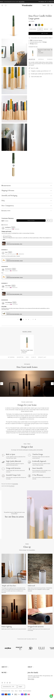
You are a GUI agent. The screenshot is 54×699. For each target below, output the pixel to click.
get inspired (11, 357)
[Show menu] (2, 5)
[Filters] (47, 220)
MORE (4, 673)
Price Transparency (8, 206)
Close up (33, 357)
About (16, 691)
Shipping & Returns (8, 191)
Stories (20, 691)
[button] (4, 243)
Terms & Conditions (27, 691)
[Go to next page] (36, 319)
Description (20, 357)
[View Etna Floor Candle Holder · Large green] (13, 137)
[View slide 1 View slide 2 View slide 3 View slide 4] (27, 384)
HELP (30, 667)
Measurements (6, 186)
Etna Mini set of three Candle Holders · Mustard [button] (15, 260)
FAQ (3, 201)
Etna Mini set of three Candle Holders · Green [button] (14, 314)
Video (27, 357)
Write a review (31, 220)
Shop (12, 691)
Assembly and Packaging (9, 196)
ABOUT (5, 667)
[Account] (48, 5)
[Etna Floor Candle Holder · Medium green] (33, 52)
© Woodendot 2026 (6, 691)
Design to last (42, 357)
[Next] (52, 383)
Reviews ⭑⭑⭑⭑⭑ (6, 211)
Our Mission (11, 486)
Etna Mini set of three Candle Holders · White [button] (14, 243)
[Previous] (1, 383)
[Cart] (51, 5)
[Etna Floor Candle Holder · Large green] (27, 341)
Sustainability (15, 484)
